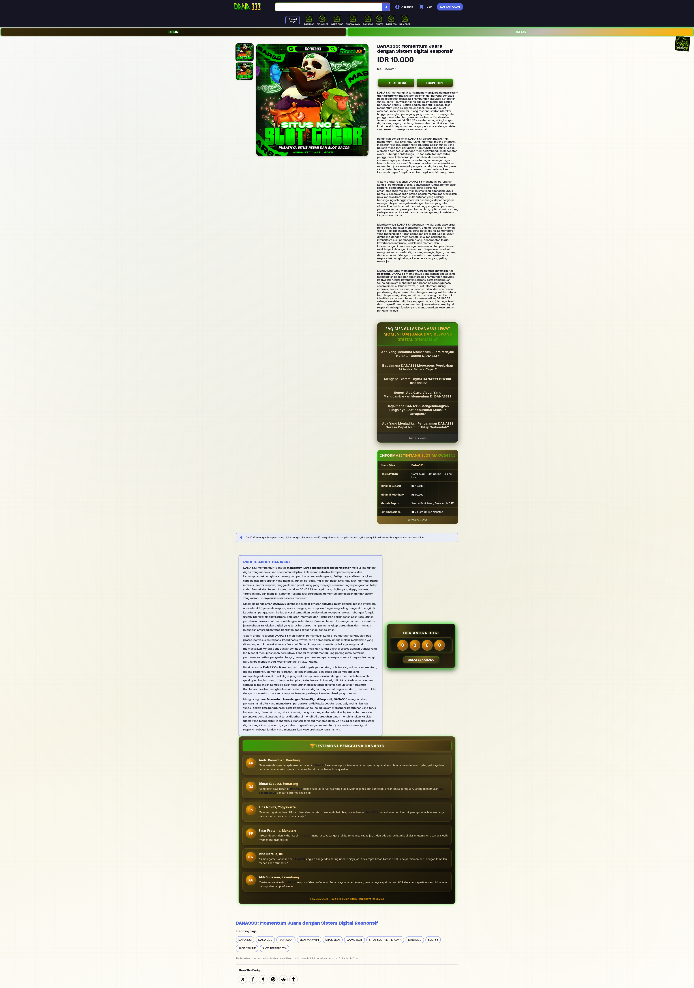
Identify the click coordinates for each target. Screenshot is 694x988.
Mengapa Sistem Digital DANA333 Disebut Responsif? (417, 381)
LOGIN (173, 32)
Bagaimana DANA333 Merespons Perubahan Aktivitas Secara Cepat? (417, 367)
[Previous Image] (259, 100)
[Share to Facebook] (253, 979)
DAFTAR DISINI (396, 83)
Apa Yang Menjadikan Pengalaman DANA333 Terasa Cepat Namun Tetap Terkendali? (417, 425)
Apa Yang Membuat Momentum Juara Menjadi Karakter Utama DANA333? (417, 354)
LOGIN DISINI (434, 83)
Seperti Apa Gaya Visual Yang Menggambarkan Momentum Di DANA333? (417, 394)
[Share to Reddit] (283, 979)
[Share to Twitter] (243, 979)
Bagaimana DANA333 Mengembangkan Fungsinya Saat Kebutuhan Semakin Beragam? (418, 410)
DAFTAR (520, 32)
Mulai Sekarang (421, 659)
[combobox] (328, 7)
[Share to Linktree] (263, 979)
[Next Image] (366, 100)
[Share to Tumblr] (293, 979)
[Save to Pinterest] (273, 979)
